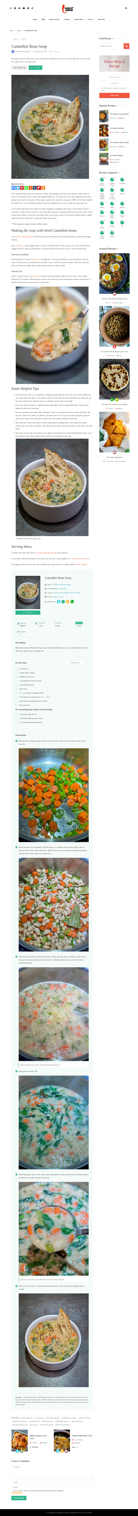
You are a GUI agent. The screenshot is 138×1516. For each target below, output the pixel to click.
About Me (101, 19)
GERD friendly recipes (47, 1421)
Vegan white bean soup (76, 1421)
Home (35, 19)
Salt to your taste (24, 705)
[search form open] (126, 8)
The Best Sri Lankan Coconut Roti (114, 404)
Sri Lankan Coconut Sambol (119, 114)
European (122, 183)
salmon (86, 559)
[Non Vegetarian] (114, 294)
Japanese (122, 207)
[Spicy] (114, 346)
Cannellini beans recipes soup (19, 1421)
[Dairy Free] (58, 601)
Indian (102, 207)
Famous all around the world (112, 196)
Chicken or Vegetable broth (31, 693)
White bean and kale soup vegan (20, 1425)
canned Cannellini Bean (24, 237)
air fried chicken (76, 559)
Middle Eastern (112, 216)
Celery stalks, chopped (27, 673)
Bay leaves (23, 689)
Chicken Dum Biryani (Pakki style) (114, 299)
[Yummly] (30, 188)
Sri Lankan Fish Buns (117, 128)
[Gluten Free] (67, 601)
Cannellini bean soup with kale (68, 1418)
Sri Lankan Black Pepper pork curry (114, 352)
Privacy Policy (87, 1512)
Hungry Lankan (63, 1512)
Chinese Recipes (112, 184)
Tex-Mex (112, 226)
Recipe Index (78, 19)
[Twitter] (18, 188)
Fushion (122, 193)
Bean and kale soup (39, 1418)
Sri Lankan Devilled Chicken (119, 142)
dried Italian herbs (26, 685)
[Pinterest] (22, 188)
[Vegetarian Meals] (117, 399)
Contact (90, 19)
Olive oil (23, 669)
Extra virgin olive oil (28, 714)
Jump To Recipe (18, 67)
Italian (112, 207)
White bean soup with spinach (63, 1425)
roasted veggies (81, 564)
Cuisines (67, 19)
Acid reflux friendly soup (26, 1418)
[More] (43, 188)
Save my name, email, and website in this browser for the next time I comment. (39, 1491)
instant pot (36, 276)
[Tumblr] (35, 188)
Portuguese (122, 216)
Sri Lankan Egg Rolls (114, 457)
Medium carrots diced (26, 677)
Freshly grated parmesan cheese (31, 718)
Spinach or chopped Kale (34, 697)
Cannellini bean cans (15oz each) (30, 681)
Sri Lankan (102, 227)
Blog (43, 19)
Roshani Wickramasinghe (22, 51)
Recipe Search (54, 19)
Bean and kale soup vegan (53, 1418)
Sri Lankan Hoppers (116, 155)
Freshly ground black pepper (30, 722)
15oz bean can (20, 246)
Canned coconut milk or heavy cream (33, 701)
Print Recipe (36, 67)
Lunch (23, 39)
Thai (122, 226)
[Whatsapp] (26, 188)
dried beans (36, 259)
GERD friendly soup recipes (62, 1421)
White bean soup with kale (47, 1425)
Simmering (62, 588)
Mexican (102, 216)
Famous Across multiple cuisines (63, 593)
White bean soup (34, 1425)
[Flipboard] (39, 188)
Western (77, 593)
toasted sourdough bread (46, 553)
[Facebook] (13, 188)
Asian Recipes (102, 184)
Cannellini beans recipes (84, 1418)
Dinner (15, 39)
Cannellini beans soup (34, 1421)
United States (102, 237)
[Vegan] (72, 601)
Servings (74, 662)
